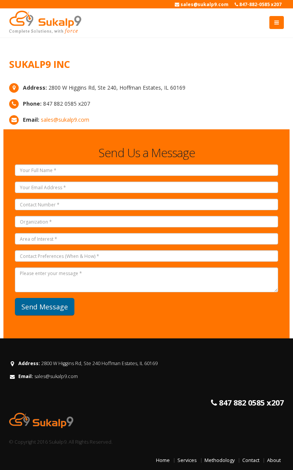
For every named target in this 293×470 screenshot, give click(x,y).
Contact (250, 460)
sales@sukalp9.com (65, 119)
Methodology (219, 460)
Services (187, 460)
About (274, 460)
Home (163, 460)
